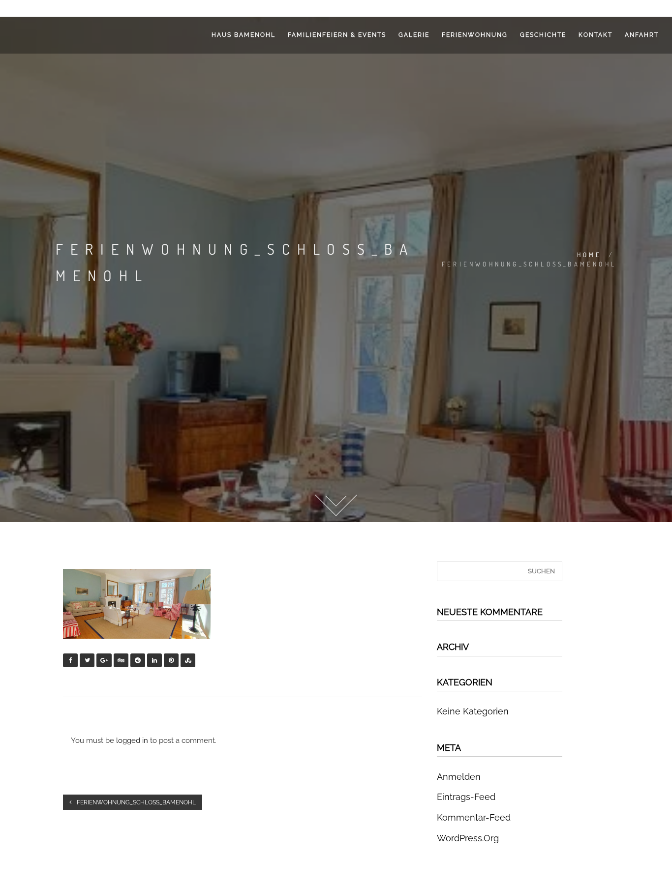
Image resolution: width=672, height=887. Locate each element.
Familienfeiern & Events (337, 34)
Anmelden (459, 776)
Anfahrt (642, 34)
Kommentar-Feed (474, 817)
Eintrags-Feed (466, 797)
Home (589, 255)
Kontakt (595, 34)
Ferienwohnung (475, 34)
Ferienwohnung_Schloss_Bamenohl (135, 802)
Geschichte (543, 34)
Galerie (413, 34)
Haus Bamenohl (243, 34)
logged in (132, 740)
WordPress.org (468, 838)
